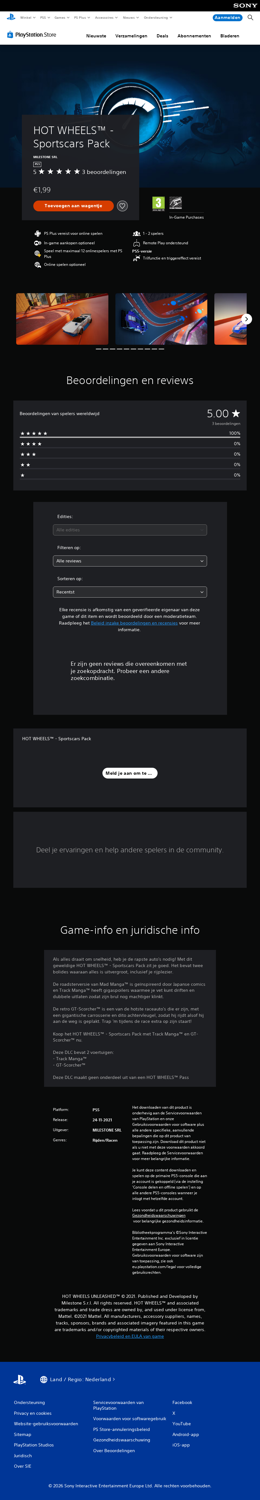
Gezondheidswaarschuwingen (158, 1215)
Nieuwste (96, 36)
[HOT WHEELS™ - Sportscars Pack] (62, 319)
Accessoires (104, 17)
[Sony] (245, 10)
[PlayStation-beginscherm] (11, 17)
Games (60, 17)
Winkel (25, 17)
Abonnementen (194, 36)
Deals (162, 36)
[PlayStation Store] (33, 34)
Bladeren (229, 36)
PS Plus (80, 17)
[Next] (246, 319)
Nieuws (129, 17)
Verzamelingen (131, 36)
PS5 (43, 17)
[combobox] (130, 529)
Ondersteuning (156, 17)
